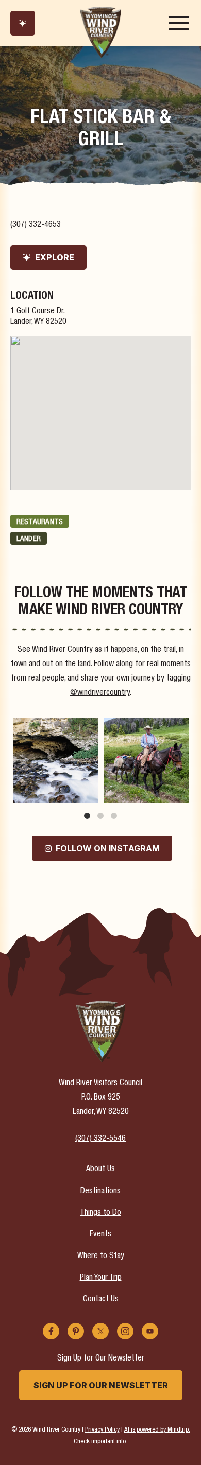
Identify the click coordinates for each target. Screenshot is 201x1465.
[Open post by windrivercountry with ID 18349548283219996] (55, 760)
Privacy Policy (102, 1430)
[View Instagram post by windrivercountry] (89, 793)
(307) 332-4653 (35, 225)
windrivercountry (55, 726)
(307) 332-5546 (100, 1139)
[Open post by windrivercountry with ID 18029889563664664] (146, 760)
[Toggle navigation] (178, 23)
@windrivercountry (100, 693)
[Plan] (22, 23)
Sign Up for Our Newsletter (101, 1385)
